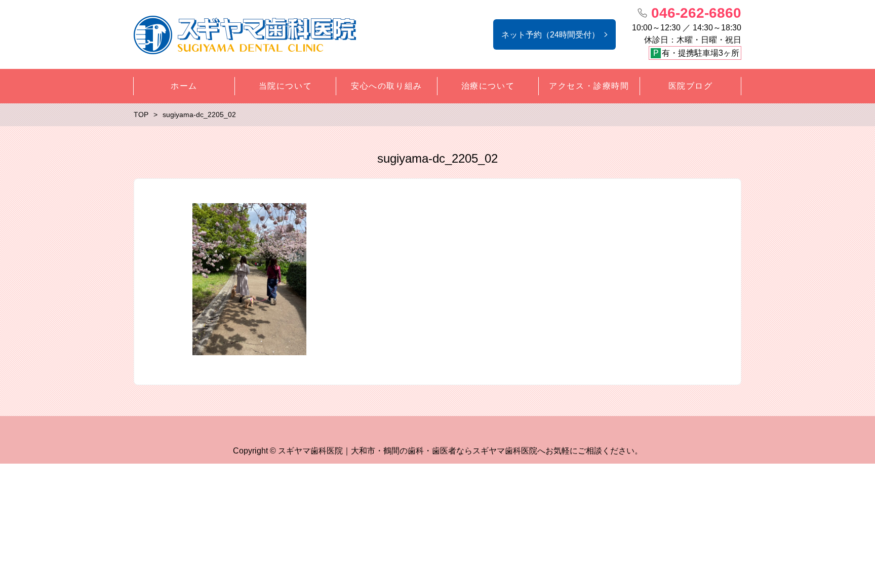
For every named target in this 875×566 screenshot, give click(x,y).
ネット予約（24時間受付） (550, 34)
